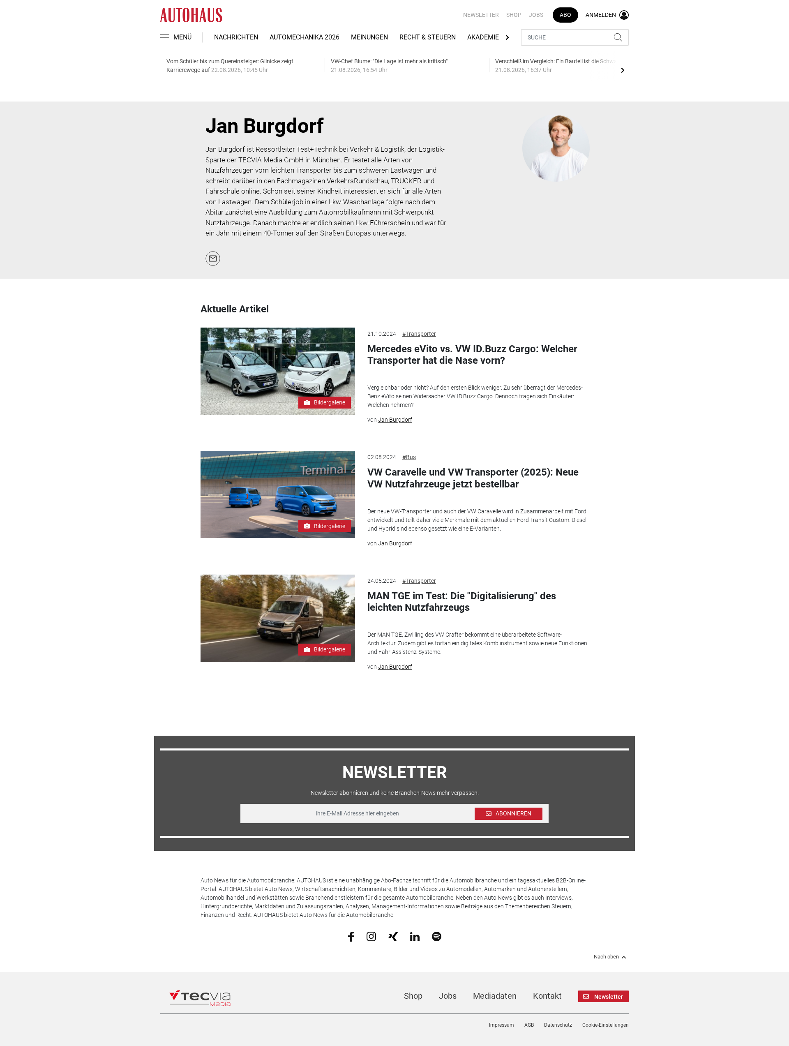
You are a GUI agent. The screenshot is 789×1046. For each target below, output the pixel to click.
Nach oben (606, 957)
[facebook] (351, 936)
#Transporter (419, 333)
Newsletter (481, 15)
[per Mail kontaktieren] (212, 258)
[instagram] (371, 936)
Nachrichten (236, 37)
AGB (529, 1025)
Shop (513, 15)
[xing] (393, 936)
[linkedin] (415, 936)
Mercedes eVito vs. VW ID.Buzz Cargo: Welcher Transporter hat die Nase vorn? (472, 355)
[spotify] (436, 936)
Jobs (536, 15)
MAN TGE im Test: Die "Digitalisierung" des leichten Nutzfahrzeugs (461, 602)
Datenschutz (558, 1025)
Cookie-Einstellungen (605, 1025)
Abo (565, 15)
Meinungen (369, 37)
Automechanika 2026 (304, 37)
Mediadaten (495, 996)
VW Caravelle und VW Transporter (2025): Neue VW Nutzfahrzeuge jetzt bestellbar (473, 478)
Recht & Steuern (427, 37)
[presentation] (622, 70)
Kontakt (547, 996)
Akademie (483, 37)
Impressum (501, 1025)
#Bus (409, 457)
